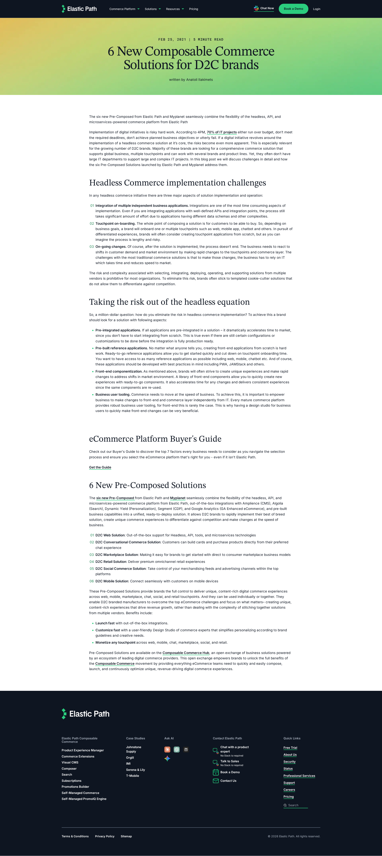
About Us (290, 754)
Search (67, 774)
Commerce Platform (122, 9)
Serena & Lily (135, 770)
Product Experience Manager (83, 750)
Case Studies (135, 738)
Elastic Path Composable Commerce (79, 740)
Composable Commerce (114, 664)
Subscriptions (71, 781)
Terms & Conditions (75, 836)
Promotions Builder (75, 787)
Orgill (130, 757)
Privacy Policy (104, 836)
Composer (69, 768)
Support (289, 783)
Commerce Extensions (78, 756)
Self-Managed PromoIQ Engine (84, 799)
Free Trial (290, 748)
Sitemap (126, 836)
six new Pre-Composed (115, 498)
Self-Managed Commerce (80, 793)
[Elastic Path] (79, 9)
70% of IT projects (222, 132)
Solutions (151, 9)
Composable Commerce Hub (186, 653)
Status (288, 769)
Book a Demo (293, 9)
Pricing (193, 9)
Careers (289, 790)
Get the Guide (100, 467)
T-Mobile (132, 776)
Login (316, 9)
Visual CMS (70, 762)
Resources (173, 9)
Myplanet (177, 498)
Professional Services (299, 776)
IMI (128, 764)
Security (290, 762)
